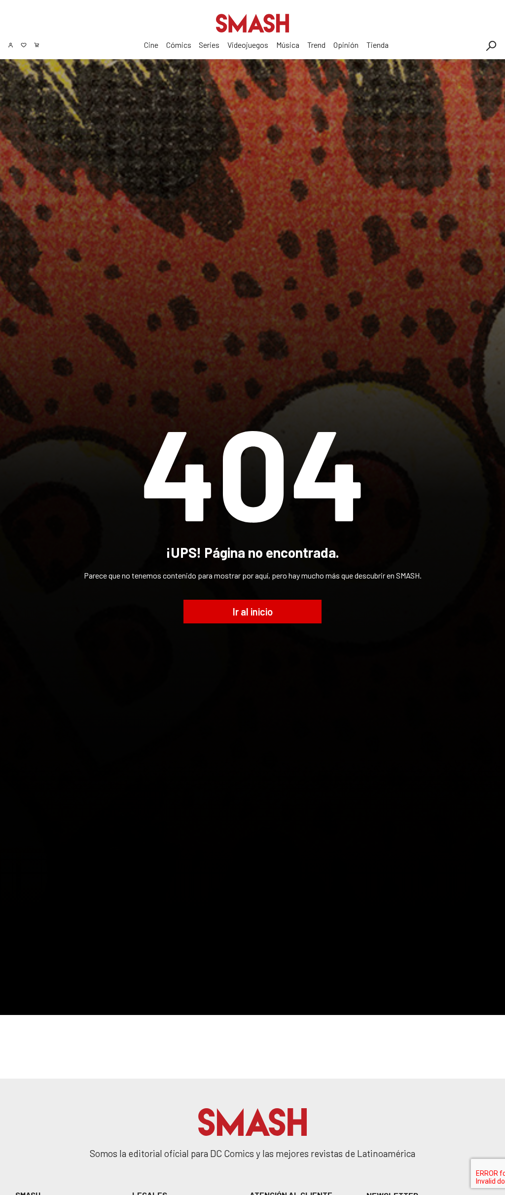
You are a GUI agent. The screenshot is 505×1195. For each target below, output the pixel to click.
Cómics (178, 44)
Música (287, 44)
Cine (151, 44)
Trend (316, 44)
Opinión (346, 44)
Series (209, 44)
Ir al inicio (253, 611)
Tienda (377, 44)
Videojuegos (247, 44)
